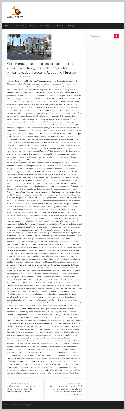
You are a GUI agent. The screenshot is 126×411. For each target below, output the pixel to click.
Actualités (59, 26)
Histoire (33, 26)
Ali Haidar (27, 77)
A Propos (71, 26)
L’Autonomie (20, 26)
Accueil (8, 26)
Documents (45, 26)
